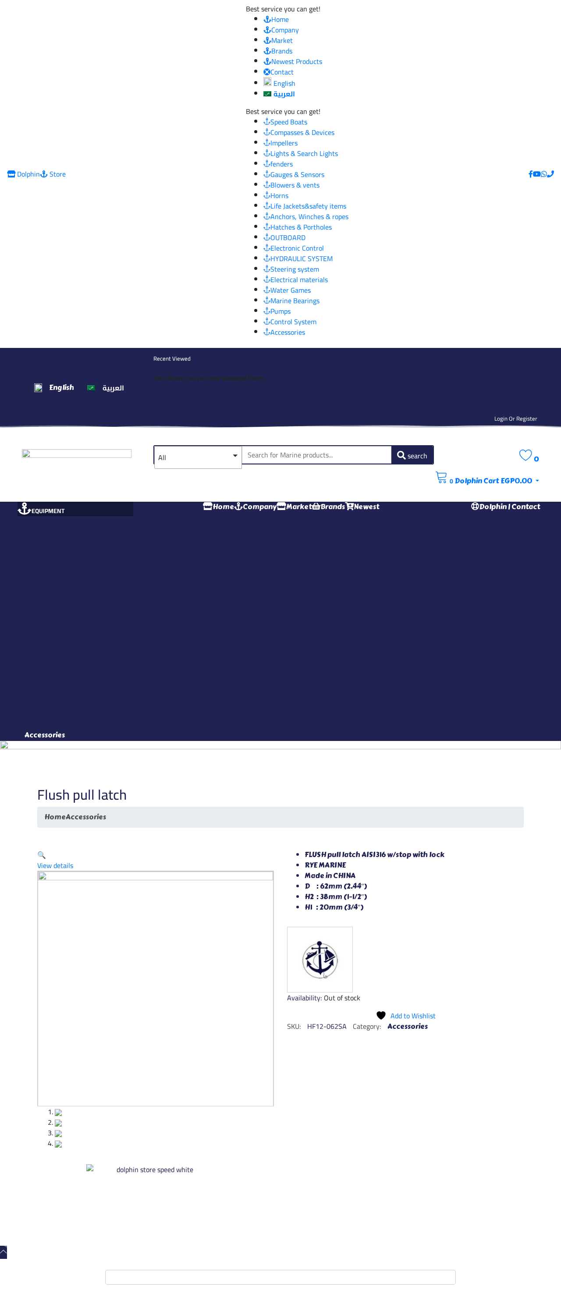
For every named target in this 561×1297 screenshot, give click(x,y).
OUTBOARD (287, 237)
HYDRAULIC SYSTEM (301, 258)
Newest (366, 506)
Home (280, 19)
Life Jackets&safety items (308, 206)
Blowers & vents (295, 184)
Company (285, 29)
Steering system (294, 269)
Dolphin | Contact (509, 506)
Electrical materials (299, 279)
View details (55, 865)
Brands (281, 50)
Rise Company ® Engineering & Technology (309, 1224)
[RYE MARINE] (320, 959)
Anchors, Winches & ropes (309, 216)
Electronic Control (297, 248)
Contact (282, 71)
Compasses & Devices (302, 132)
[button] (198, 457)
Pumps (280, 311)
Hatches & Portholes (301, 227)
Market (282, 40)
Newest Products (296, 61)
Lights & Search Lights (304, 153)
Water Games (290, 290)
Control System (293, 321)
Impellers (284, 142)
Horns (279, 195)
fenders (281, 163)
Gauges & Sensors (297, 174)
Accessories (287, 332)
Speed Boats (288, 121)
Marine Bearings (295, 300)
